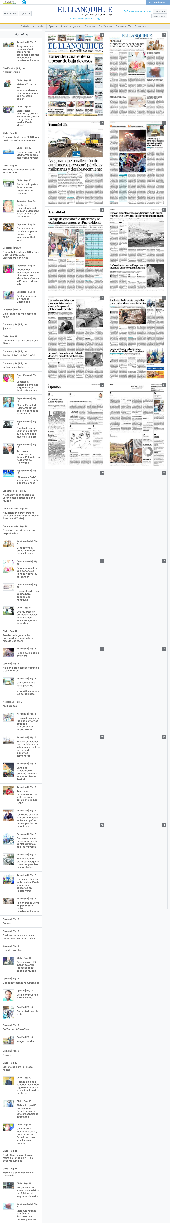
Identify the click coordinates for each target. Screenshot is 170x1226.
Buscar (26, 13)
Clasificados (105, 26)
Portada (24, 26)
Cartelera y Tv (123, 26)
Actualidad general (71, 26)
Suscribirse (160, 11)
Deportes (90, 26)
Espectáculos (142, 26)
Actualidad (39, 26)
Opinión (52, 26)
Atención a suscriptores (138, 11)
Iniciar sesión (159, 16)
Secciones (11, 13)
